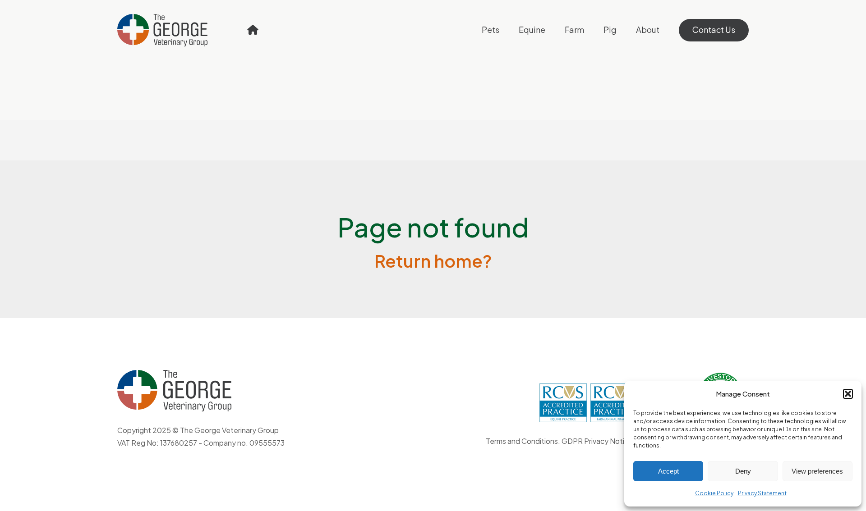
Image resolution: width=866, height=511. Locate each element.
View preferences (817, 471)
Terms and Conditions (522, 441)
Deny (743, 471)
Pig (610, 29)
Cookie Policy (714, 493)
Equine (532, 29)
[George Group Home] (253, 30)
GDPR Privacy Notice (597, 441)
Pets (490, 29)
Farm (574, 29)
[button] (847, 393)
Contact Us (713, 29)
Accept (668, 471)
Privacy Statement (762, 493)
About (647, 29)
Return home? (433, 260)
